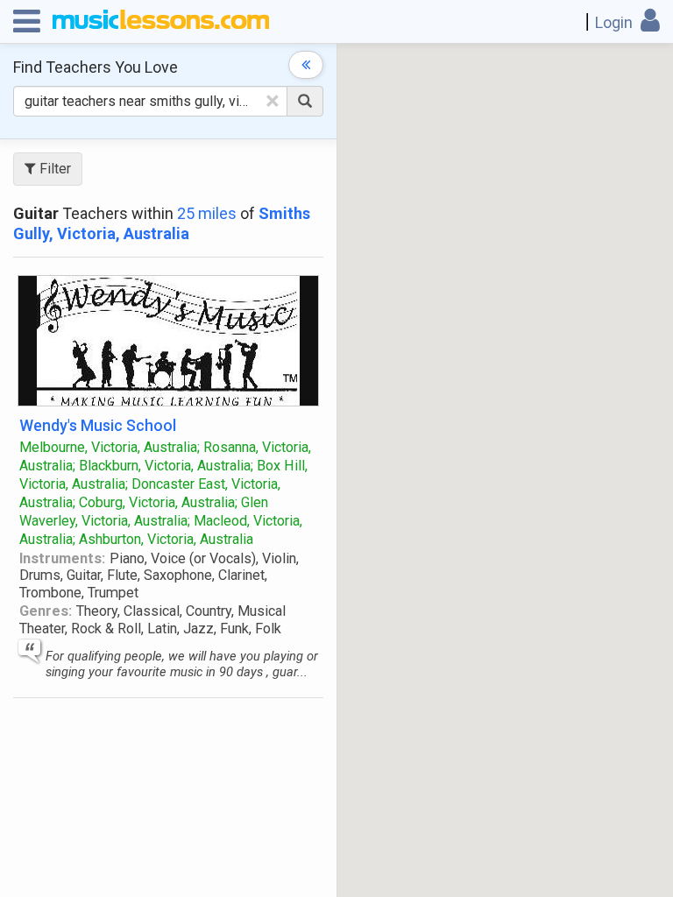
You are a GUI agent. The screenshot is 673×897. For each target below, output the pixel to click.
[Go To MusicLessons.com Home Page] (161, 22)
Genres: (45, 611)
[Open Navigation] (26, 22)
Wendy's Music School (97, 425)
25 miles (207, 213)
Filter (53, 168)
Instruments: (62, 558)
